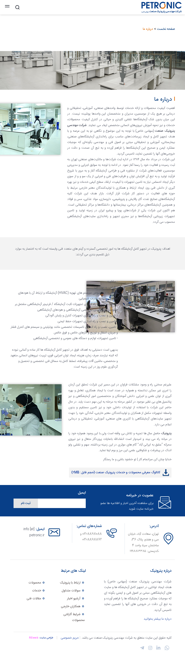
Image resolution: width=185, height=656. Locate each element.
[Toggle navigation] (7, 7)
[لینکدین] (158, 649)
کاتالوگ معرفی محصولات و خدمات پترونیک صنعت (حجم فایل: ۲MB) (115, 472)
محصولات (35, 583)
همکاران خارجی (71, 606)
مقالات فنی (34, 598)
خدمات (37, 590)
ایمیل (82, 493)
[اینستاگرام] (150, 649)
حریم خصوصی (70, 638)
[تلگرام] (142, 649)
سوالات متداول (71, 590)
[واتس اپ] (166, 649)
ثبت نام (25, 503)
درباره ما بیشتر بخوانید (157, 619)
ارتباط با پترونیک (70, 583)
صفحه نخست (166, 29)
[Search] (17, 7)
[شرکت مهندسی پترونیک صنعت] (160, 7)
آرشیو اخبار (74, 598)
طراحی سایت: (46, 638)
